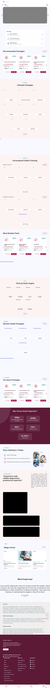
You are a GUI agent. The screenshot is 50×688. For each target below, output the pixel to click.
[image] (6, 5)
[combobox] (9, 2)
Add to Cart (14, 400)
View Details (7, 400)
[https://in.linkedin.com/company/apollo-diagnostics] (30, 662)
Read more (5, 568)
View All (44, 51)
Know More (6, 649)
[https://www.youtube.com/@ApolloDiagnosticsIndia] (30, 668)
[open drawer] (3, 5)
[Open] (13, 1)
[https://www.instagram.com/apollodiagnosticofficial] (30, 660)
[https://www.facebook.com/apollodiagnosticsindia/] (30, 664)
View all (25, 313)
